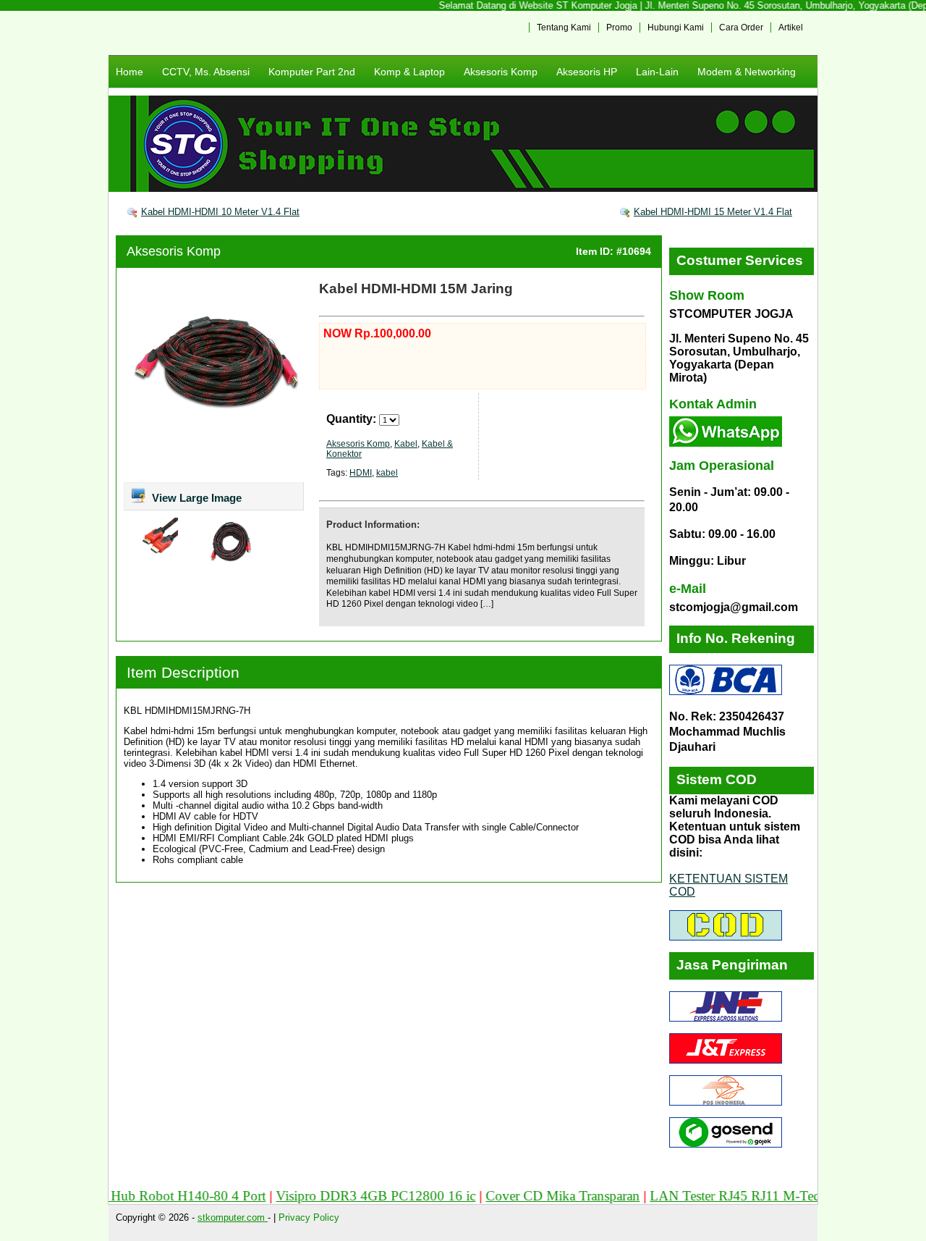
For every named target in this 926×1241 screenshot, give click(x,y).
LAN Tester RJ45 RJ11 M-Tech (713, 1195)
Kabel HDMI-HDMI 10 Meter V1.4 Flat (220, 211)
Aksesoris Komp (501, 71)
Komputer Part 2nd (311, 71)
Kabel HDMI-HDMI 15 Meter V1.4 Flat (713, 211)
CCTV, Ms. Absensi (206, 71)
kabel (387, 473)
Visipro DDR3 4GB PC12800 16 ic (351, 1195)
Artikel (790, 27)
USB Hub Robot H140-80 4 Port (148, 1195)
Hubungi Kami (675, 27)
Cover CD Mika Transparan (538, 1195)
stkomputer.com (232, 1217)
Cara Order (741, 27)
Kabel (405, 444)
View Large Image (195, 498)
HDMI (360, 473)
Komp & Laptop (409, 71)
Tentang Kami (564, 27)
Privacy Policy (309, 1217)
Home (129, 71)
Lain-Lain (657, 71)
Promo (619, 27)
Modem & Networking (746, 71)
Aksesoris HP (586, 71)
